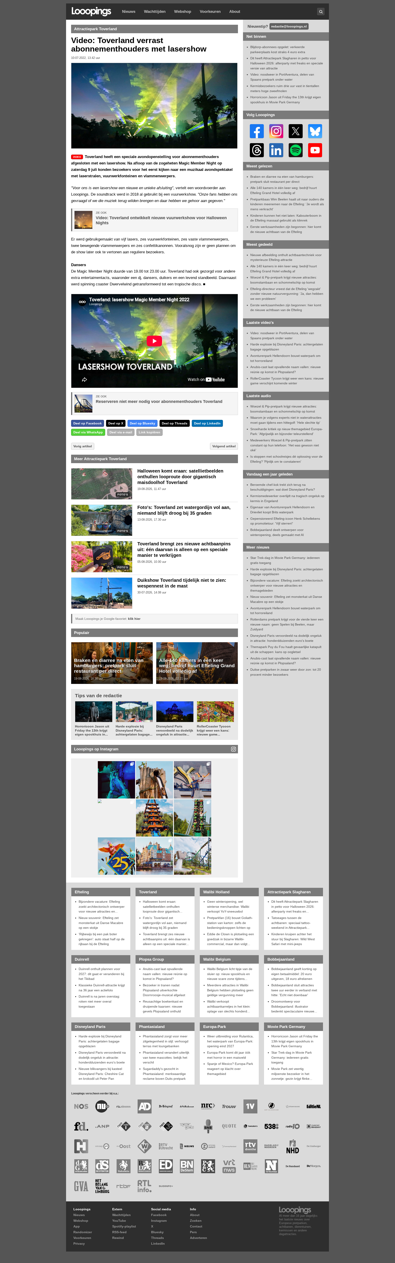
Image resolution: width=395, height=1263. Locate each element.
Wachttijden (154, 12)
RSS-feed (119, 1232)
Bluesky (157, 1232)
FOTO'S (122, 494)
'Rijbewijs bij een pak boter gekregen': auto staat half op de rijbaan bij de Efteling (102, 939)
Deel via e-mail (120, 432)
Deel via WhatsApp (88, 432)
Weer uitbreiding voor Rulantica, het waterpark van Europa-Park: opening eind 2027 (230, 1041)
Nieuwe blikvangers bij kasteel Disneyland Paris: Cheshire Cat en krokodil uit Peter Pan (101, 1073)
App (76, 1226)
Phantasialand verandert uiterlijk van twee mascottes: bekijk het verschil (166, 1057)
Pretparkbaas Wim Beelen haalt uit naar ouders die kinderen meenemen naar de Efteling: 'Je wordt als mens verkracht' (287, 204)
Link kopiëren (149, 432)
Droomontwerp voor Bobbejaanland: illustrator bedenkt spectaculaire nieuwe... (294, 1006)
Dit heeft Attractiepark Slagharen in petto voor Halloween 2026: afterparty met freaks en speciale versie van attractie (286, 63)
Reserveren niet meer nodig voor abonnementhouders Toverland (159, 401)
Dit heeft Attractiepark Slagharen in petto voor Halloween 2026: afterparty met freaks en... (294, 906)
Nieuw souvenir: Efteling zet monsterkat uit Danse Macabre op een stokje (101, 922)
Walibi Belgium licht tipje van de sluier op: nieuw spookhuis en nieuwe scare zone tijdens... (229, 974)
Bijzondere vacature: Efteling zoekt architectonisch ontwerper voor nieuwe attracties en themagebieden (286, 585)
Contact (196, 1226)
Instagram (159, 1220)
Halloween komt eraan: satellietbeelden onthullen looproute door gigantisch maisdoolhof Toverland (180, 476)
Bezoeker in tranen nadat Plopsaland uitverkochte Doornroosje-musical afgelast (164, 990)
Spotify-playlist (124, 1226)
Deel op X (115, 423)
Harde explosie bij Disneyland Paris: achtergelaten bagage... (134, 730)
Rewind (118, 1238)
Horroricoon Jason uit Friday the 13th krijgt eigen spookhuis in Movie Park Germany (294, 1041)
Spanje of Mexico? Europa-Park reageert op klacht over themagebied (230, 1068)
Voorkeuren (210, 12)
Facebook (159, 1215)
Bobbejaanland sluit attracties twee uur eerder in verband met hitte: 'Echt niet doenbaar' (294, 990)
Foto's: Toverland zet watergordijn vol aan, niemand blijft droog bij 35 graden (165, 922)
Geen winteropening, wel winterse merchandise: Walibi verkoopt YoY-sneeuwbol (228, 906)
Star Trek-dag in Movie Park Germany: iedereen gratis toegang (291, 1057)
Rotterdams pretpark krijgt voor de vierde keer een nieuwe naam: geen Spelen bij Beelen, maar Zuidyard (286, 624)
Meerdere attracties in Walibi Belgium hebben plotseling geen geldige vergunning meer (230, 990)
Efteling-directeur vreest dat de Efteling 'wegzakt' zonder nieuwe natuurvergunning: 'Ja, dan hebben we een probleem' (286, 294)
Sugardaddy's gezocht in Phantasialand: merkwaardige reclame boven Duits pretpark (164, 1073)
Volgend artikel (224, 446)
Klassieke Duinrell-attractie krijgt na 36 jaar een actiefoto (102, 987)
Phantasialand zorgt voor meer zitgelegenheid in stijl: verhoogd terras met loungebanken (165, 1041)
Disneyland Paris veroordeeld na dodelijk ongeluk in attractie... (174, 730)
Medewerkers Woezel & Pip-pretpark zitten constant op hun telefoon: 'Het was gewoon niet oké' (284, 445)
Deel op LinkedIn (207, 423)
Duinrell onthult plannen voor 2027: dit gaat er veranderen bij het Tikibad (101, 974)
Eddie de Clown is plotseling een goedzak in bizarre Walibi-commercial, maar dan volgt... (230, 939)
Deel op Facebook (87, 423)
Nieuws (128, 12)
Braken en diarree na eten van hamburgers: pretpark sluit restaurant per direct (109, 666)
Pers (193, 1232)
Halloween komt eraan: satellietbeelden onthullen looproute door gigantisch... (162, 906)
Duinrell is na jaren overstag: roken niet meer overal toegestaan (99, 1001)
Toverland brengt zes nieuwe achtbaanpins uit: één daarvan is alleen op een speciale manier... (166, 939)
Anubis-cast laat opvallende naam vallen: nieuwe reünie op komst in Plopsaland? (165, 974)
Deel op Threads (174, 423)
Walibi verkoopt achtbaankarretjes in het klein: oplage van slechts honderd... (229, 1006)
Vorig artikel (82, 446)
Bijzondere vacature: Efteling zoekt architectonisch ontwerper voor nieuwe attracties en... (102, 906)
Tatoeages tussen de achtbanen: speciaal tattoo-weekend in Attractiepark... (291, 922)
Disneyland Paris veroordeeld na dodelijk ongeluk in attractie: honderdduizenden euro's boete (102, 1057)
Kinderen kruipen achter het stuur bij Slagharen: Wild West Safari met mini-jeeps (293, 939)
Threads (157, 1238)
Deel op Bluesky (142, 423)
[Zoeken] (321, 12)
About (234, 12)
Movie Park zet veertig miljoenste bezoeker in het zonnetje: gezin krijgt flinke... (291, 1073)
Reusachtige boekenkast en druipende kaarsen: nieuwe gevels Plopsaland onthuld (163, 1006)
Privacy (79, 1243)
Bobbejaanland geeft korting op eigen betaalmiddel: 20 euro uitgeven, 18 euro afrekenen (294, 974)
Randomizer (82, 1232)
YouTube (119, 1220)
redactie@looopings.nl (289, 26)
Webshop (182, 12)
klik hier (134, 619)
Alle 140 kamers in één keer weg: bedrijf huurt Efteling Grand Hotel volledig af (197, 666)
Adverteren (198, 1238)
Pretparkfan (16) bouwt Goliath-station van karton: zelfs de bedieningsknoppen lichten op (230, 922)
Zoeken (196, 1220)
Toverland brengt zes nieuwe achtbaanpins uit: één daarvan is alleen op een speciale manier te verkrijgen (184, 549)
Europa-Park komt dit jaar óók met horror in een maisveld (228, 1055)
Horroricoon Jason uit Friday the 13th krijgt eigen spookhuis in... (92, 730)
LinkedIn (158, 1243)
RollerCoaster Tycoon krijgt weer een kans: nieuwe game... (214, 730)
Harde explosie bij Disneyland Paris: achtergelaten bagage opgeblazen (100, 1041)
